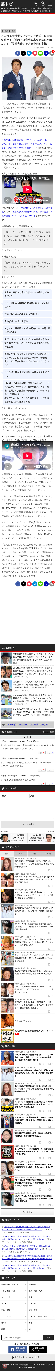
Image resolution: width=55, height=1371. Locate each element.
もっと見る (27, 1212)
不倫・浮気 (5, 1310)
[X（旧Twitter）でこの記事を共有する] (23, 53)
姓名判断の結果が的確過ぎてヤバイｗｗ (34, 1032)
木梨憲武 (34, 724)
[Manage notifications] (5, 1366)
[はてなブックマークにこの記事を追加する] (29, 53)
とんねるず (11, 724)
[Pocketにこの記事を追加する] (34, 53)
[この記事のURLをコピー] (46, 53)
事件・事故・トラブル (9, 1284)
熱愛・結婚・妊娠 (35, 1291)
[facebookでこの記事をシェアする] (17, 53)
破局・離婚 (33, 1310)
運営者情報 (19, 1357)
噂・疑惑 (32, 1284)
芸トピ (7, 4)
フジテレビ (23, 724)
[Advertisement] (27, 21)
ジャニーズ (5, 1297)
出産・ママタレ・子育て (38, 1316)
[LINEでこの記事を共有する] (40, 53)
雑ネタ (3, 1323)
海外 (30, 1329)
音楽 (30, 1297)
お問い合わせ (37, 1357)
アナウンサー (6, 1316)
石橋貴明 (44, 724)
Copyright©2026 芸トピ (27, 1366)
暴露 (30, 1323)
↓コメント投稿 (48, 732)
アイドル (32, 1304)
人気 (35, 5)
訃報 (3, 1329)
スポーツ (4, 1304)
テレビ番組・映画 (8, 31)
